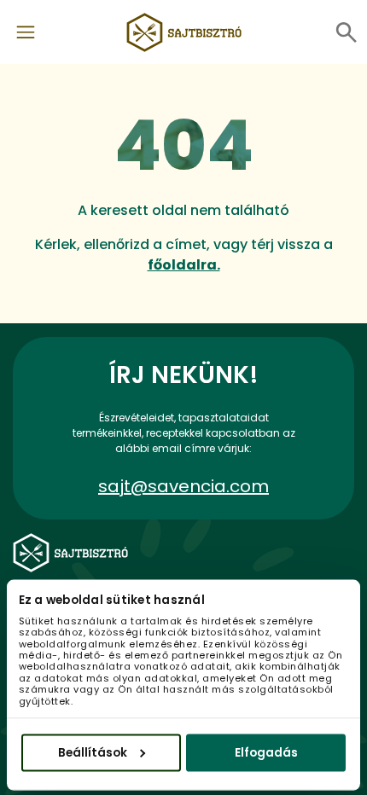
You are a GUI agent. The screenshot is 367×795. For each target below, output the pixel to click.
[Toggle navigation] (25, 32)
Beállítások (92, 752)
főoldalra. (184, 265)
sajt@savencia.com (183, 486)
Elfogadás (266, 752)
